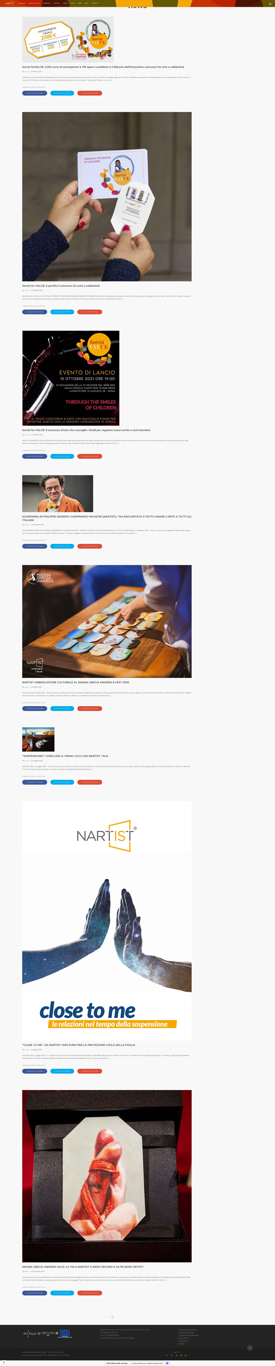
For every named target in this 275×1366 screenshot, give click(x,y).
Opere (65, 3)
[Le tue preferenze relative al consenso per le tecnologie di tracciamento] (4, 1362)
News (80, 3)
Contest (57, 3)
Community (47, 3)
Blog (86, 3)
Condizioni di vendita (186, 1332)
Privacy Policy (183, 1338)
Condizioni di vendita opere (188, 1335)
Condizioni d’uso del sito (187, 1330)
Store (73, 3)
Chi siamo (22, 3)
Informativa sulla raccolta (117, 1363)
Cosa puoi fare (34, 3)
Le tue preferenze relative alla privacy (147, 1363)
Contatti (95, 3)
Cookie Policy (183, 1341)
